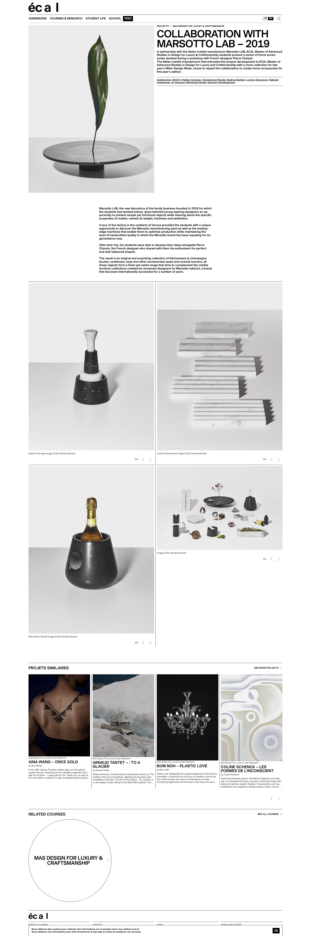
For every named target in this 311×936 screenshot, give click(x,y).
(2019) (175, 80)
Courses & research (66, 18)
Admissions (38, 18)
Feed (128, 18)
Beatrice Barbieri (236, 80)
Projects (163, 26)
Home (43, 7)
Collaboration (164, 80)
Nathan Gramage (192, 80)
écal (38, 916)
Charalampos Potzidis (214, 80)
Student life (96, 18)
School (115, 18)
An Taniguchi (178, 82)
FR (265, 18)
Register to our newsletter (38, 925)
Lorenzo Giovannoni (257, 80)
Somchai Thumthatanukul (221, 82)
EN (270, 18)
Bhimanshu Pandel (196, 82)
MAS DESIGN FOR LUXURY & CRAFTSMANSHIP (198, 26)
